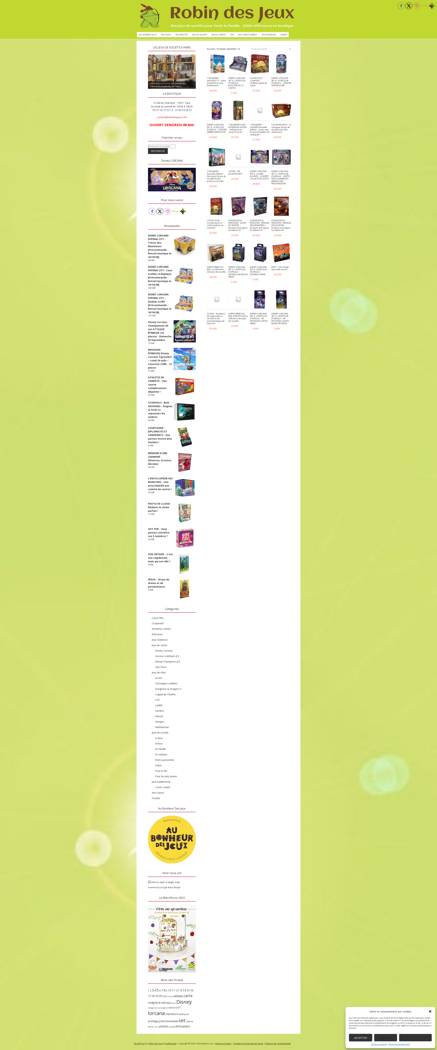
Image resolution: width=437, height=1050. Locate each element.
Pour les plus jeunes (166, 776)
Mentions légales (223, 1043)
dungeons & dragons (158, 1007)
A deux (159, 738)
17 (149, 996)
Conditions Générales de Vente (248, 1043)
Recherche (158, 151)
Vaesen (159, 716)
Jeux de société (199, 34)
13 (180, 990)
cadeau (178, 996)
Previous (142, 53)
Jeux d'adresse (160, 639)
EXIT (178, 1007)
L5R (157, 699)
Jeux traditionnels (247, 34)
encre (172, 1007)
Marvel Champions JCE (167, 661)
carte (188, 995)
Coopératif (158, 623)
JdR (232, 34)
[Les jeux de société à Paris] (216, 16)
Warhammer (162, 727)
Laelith (159, 705)
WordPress (139, 1043)
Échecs (159, 743)
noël (181, 1014)
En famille (160, 749)
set (182, 1020)
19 (156, 996)
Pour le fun (161, 770)
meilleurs (171, 1014)
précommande (168, 1021)
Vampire (159, 721)
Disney (184, 1001)
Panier (283, 34)
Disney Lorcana (163, 650)
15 (188, 990)
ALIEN (158, 678)
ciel (163, 1002)
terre (150, 1026)
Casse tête (158, 617)
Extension (157, 634)
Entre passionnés (164, 760)
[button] (430, 1011)
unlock (163, 1026)
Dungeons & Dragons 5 (168, 688)
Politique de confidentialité (399, 1044)
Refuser (385, 1037)
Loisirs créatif (162, 787)
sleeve (189, 1021)
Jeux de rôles (159, 672)
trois (156, 1026)
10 (169, 990)
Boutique (166, 34)
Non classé (158, 792)
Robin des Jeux (156, 1043)
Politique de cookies (379, 1044)
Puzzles (156, 798)
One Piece (160, 667)
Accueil (211, 49)
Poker (158, 765)
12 (177, 990)
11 (173, 990)
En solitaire (161, 754)
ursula (171, 1026)
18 (153, 996)
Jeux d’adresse (269, 34)
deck (173, 1003)
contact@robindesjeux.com (172, 117)
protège (153, 1021)
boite (170, 996)
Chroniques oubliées (166, 683)
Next (201, 53)
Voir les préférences (415, 1037)
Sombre (159, 710)
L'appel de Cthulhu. (165, 694)
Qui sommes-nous (148, 34)
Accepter (360, 1037)
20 (160, 996)
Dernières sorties (161, 628)
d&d (168, 1002)
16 (191, 990)
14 (184, 990)
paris (186, 1014)
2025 (164, 996)
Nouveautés (181, 34)
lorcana (156, 1013)
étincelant (182, 1026)
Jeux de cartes (219, 34)
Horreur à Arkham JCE (167, 656)
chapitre (154, 1002)
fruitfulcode (171, 1043)
